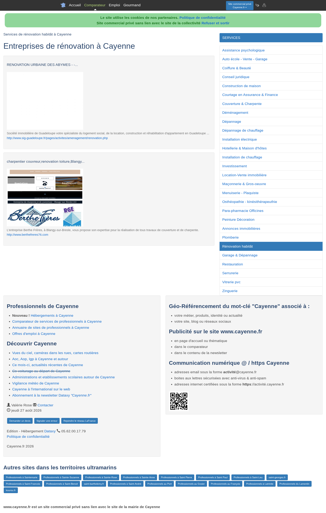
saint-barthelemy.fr (94, 483)
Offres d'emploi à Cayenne (33, 334)
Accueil (75, 5)
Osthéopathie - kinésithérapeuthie (249, 202)
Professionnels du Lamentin (294, 483)
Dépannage (231, 121)
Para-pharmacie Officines (243, 211)
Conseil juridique (235, 77)
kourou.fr (11, 490)
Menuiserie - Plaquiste (240, 193)
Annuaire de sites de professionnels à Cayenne (50, 327)
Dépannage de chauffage (242, 130)
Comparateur (94, 5)
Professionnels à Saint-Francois (23, 483)
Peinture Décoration (238, 219)
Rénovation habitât (237, 246)
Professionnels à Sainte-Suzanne (61, 477)
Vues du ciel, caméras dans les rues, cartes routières (55, 353)
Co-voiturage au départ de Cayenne (41, 371)
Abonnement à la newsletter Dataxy (51, 395)
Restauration (232, 264)
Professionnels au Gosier (191, 483)
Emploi (114, 5)
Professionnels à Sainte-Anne (139, 477)
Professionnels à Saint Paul (213, 477)
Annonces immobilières (241, 228)
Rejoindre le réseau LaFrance (80, 420)
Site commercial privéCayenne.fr (239, 6)
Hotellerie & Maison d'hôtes (244, 148)
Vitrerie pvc (231, 282)
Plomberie (230, 237)
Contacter (45, 405)
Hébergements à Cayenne (52, 315)
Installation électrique (239, 139)
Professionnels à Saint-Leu (248, 477)
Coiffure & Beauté (236, 68)
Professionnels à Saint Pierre (176, 477)
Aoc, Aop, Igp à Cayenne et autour (40, 359)
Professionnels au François (225, 483)
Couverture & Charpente (242, 104)
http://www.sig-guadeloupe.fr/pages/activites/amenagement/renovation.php (57, 138)
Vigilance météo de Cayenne (35, 383)
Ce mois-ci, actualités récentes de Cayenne (47, 365)
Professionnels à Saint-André (125, 483)
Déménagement (235, 112)
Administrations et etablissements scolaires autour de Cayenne (63, 377)
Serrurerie (230, 273)
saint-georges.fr (277, 477)
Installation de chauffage (242, 157)
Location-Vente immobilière (244, 175)
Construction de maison (241, 86)
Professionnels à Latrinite (259, 483)
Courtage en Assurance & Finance (250, 95)
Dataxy (50, 431)
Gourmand (132, 5)
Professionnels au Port (159, 483)
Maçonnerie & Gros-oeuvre (244, 184)
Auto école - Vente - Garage (244, 59)
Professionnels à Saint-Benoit (62, 483)
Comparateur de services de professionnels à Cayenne (57, 321)
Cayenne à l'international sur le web (41, 389)
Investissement (234, 166)
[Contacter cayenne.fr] (264, 5)
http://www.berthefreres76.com (27, 234)
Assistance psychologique (243, 50)
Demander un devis (19, 420)
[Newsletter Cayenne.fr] (257, 5)
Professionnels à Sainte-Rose (101, 477)
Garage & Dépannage (240, 255)
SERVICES (231, 38)
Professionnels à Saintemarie (21, 477)
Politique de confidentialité (202, 18)
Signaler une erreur (47, 420)
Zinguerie (230, 291)
